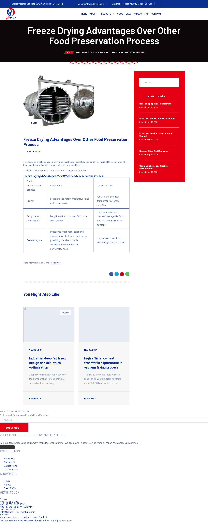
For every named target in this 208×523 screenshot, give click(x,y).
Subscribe (12, 427)
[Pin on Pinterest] (122, 274)
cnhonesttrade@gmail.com (91, 3)
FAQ (147, 13)
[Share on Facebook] (111, 274)
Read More (35, 398)
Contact (156, 13)
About (93, 13)
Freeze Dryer (55, 262)
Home (84, 13)
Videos (138, 13)
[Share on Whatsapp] (127, 274)
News (120, 13)
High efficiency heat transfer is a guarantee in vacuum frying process (103, 362)
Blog (128, 13)
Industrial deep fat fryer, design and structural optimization (47, 362)
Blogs (34, 123)
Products (105, 13)
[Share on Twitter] (116, 274)
